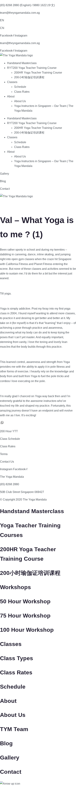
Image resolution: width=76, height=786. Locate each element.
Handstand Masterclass (22, 63)
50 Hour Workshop (25, 601)
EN (2, 20)
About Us (20, 101)
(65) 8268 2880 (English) (15, 5)
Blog (3, 181)
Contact (5, 188)
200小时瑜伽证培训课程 (29, 77)
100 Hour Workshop (27, 630)
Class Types (16, 658)
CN (2, 27)
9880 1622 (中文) (44, 5)
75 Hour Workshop (25, 615)
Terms (4, 454)
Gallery (4, 173)
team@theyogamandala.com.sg (20, 12)
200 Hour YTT (9, 431)
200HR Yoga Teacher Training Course (38, 72)
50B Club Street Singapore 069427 (22, 491)
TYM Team (14, 729)
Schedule (20, 86)
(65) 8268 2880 (9, 484)
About (10, 96)
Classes (12, 82)
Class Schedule (10, 438)
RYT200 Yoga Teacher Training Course (32, 67)
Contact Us (7, 461)
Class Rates (22, 91)
